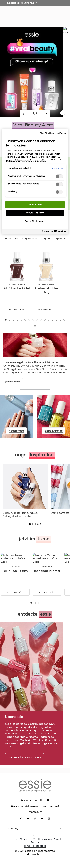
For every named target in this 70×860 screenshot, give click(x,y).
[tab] (11, 239)
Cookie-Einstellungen (24, 806)
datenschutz (35, 854)
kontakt (54, 806)
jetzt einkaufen (17, 309)
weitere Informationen (24, 757)
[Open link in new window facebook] (21, 818)
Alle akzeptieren (34, 204)
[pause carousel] (62, 113)
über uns (25, 800)
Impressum (40, 161)
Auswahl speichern (35, 213)
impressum (35, 811)
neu (5, 14)
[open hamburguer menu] (5, 5)
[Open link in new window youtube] (42, 818)
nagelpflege (30, 14)
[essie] (35, 785)
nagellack (15, 14)
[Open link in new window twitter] (28, 818)
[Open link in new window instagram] (49, 818)
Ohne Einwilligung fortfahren (53, 133)
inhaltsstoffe (42, 800)
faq (44, 806)
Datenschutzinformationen (20, 161)
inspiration (46, 14)
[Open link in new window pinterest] (35, 818)
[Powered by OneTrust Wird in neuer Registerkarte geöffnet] (54, 232)
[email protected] (35, 845)
